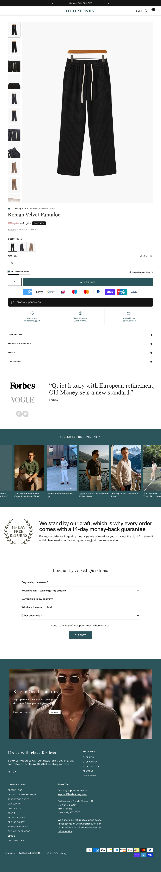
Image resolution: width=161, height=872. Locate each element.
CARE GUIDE (14, 361)
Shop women (90, 762)
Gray (22, 247)
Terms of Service (18, 827)
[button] (80, 635)
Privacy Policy (16, 818)
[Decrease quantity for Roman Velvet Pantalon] (10, 282)
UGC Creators (16, 840)
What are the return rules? (37, 607)
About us (88, 771)
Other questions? (32, 615)
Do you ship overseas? (35, 582)
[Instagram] (9, 772)
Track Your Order (18, 799)
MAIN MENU (90, 751)
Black (12, 247)
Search (12, 813)
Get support (90, 776)
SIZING (11, 352)
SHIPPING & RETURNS (19, 343)
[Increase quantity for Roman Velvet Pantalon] (19, 282)
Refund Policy (16, 822)
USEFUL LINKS (17, 784)
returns (79, 820)
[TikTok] (15, 772)
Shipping (12, 230)
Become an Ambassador (22, 795)
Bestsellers (15, 790)
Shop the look (91, 766)
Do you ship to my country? (37, 599)
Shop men (88, 757)
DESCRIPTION (15, 335)
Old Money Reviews (19, 831)
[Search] (146, 10)
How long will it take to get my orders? (44, 590)
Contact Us (14, 808)
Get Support (15, 804)
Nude (31, 247)
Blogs (11, 836)
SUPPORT (64, 784)
